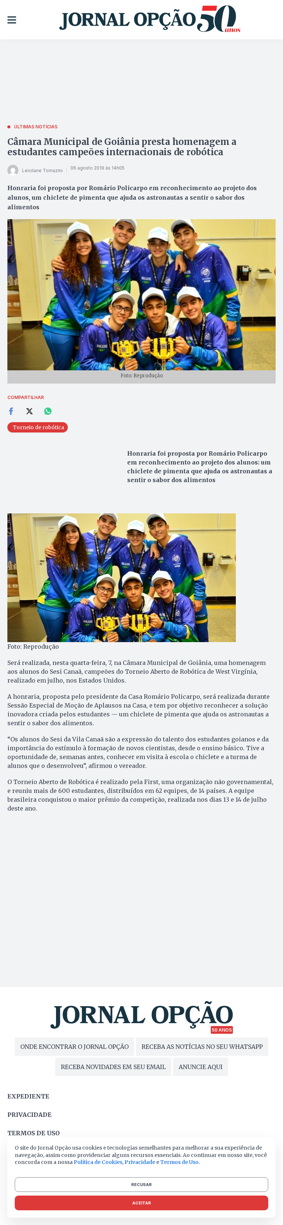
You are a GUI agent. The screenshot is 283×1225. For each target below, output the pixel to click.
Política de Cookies (98, 1162)
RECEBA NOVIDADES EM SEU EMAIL (113, 1067)
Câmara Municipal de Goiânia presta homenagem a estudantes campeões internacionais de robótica (122, 147)
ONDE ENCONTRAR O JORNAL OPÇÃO (74, 1046)
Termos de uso (33, 1133)
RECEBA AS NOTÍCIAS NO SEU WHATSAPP (202, 1046)
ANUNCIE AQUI (201, 1067)
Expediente (28, 1096)
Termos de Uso (179, 1162)
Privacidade (29, 1114)
